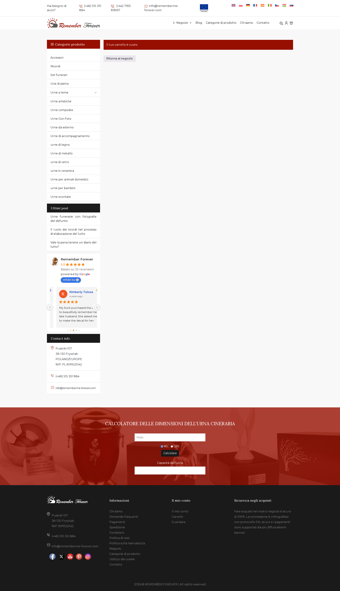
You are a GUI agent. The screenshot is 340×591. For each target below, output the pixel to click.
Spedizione (117, 527)
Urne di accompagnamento (70, 136)
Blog (199, 22)
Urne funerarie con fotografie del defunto (73, 219)
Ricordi (55, 66)
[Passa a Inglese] (233, 5)
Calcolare (170, 453)
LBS (176, 446)
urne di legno (60, 144)
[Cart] (291, 23)
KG (166, 446)
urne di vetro (59, 162)
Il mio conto (180, 511)
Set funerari (58, 75)
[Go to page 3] (76, 330)
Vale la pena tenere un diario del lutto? (73, 244)
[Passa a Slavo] (291, 5)
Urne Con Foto (60, 118)
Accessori (56, 57)
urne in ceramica (62, 170)
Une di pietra (59, 83)
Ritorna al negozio (119, 58)
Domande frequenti (123, 516)
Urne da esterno (62, 127)
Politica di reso (119, 538)
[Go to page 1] (70, 330)
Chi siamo (246, 22)
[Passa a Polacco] (240, 5)
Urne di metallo (61, 153)
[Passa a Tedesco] (248, 5)
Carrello (177, 516)
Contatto (263, 22)
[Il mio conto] (286, 22)
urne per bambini (62, 188)
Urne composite (61, 110)
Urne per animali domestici (69, 179)
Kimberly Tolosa (76, 292)
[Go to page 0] (67, 330)
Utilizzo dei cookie (122, 559)
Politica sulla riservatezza (127, 543)
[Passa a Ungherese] (284, 5)
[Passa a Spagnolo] (262, 5)
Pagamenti (117, 522)
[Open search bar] (281, 22)
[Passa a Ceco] (277, 5)
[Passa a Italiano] (269, 5)
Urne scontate (60, 196)
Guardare (179, 522)
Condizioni (116, 532)
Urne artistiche (60, 101)
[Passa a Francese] (255, 5)
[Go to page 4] (79, 330)
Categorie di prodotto (221, 22)
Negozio (182, 22)
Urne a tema (59, 92)
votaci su (69, 279)
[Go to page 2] (73, 330)
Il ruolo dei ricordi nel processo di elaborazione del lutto (73, 231)
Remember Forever (77, 259)
